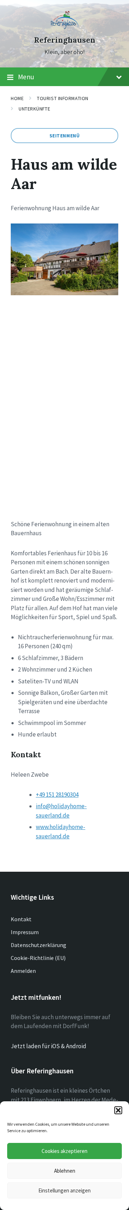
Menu (26, 76)
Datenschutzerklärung (38, 944)
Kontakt (21, 919)
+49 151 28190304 (57, 795)
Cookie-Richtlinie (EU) (38, 957)
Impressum (25, 932)
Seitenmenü (64, 135)
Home (17, 98)
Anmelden (23, 970)
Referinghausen (64, 40)
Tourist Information (63, 98)
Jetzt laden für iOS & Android (48, 1046)
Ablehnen (64, 1170)
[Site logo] (64, 27)
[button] (118, 1110)
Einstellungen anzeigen (64, 1190)
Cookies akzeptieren (64, 1151)
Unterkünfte (34, 108)
